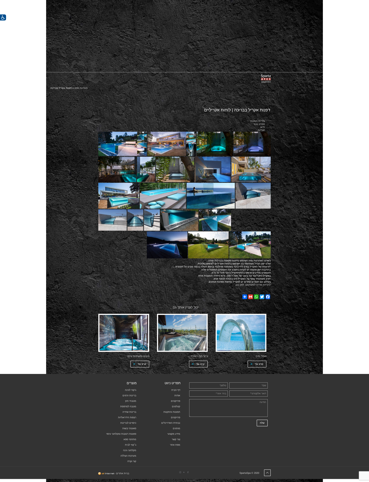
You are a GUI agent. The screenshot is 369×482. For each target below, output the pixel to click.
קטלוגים (176, 406)
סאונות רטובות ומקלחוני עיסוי (121, 434)
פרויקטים (175, 401)
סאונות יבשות (129, 428)
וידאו (262, 127)
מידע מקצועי (173, 434)
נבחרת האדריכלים (170, 423)
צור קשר (176, 439)
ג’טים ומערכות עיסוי (138, 356)
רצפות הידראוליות (127, 417)
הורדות (261, 130)
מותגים (176, 428)
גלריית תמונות (257, 121)
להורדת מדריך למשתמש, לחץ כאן (253, 284)
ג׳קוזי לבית (130, 444)
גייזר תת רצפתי (199, 356)
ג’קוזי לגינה (130, 390)
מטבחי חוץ (130, 401)
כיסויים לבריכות (128, 423)
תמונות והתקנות (171, 412)
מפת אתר (175, 444)
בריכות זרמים (129, 395)
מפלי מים (261, 356)
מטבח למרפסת (128, 406)
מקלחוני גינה (129, 450)
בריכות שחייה (129, 412)
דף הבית (175, 390)
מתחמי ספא (130, 439)
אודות (177, 395)
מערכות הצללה (128, 455)
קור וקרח (131, 461)
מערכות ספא (81, 88)
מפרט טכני (259, 124)
